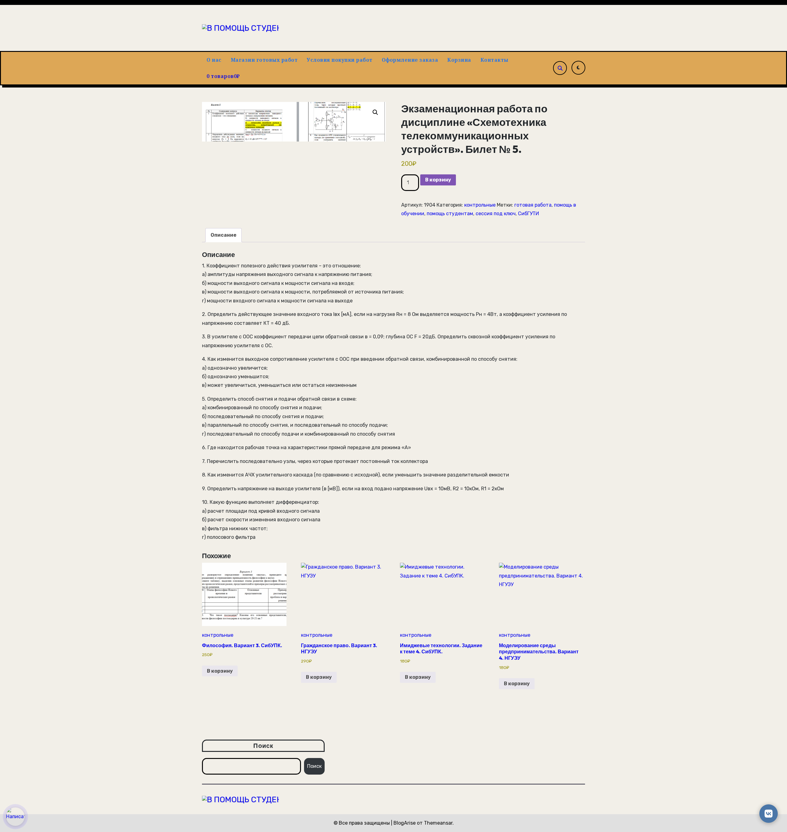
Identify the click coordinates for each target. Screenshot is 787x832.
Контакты (494, 59)
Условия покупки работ (340, 59)
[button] (375, 112)
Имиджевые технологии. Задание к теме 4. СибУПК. (441, 648)
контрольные (480, 205)
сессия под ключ (496, 213)
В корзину (438, 180)
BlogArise (405, 823)
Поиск (263, 745)
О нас (214, 59)
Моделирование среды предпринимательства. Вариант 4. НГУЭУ (539, 651)
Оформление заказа (410, 59)
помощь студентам (450, 213)
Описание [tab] (223, 235)
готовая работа (533, 205)
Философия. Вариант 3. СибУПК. (242, 645)
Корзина (459, 59)
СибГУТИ (528, 213)
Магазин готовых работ (264, 59)
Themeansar (438, 823)
